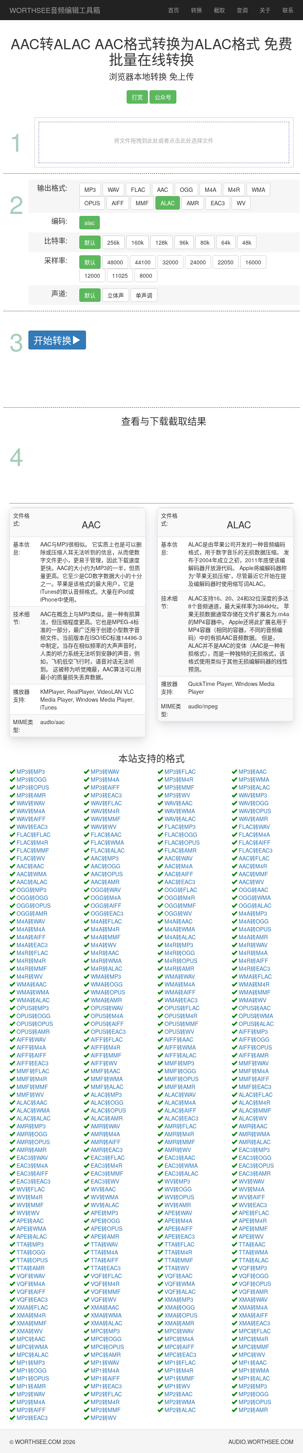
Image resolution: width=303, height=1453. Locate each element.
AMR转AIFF (106, 1142)
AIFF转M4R (105, 1047)
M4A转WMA (180, 929)
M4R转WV (30, 976)
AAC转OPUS (107, 874)
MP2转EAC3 (32, 1417)
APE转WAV (178, 1213)
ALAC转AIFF (180, 1110)
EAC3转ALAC (181, 1173)
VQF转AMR (253, 1291)
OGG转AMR (32, 913)
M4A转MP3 (253, 913)
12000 (92, 275)
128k (161, 242)
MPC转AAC (31, 1339)
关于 (265, 10)
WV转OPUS (179, 1197)
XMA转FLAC (32, 1307)
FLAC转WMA (107, 842)
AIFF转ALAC (180, 1055)
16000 (253, 262)
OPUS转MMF (181, 1024)
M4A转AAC (179, 921)
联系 (288, 10)
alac (89, 223)
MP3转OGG (32, 779)
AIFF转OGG (254, 1039)
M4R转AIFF (253, 960)
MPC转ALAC (33, 1354)
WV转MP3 (177, 1181)
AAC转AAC (30, 866)
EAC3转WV (105, 1181)
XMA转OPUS (181, 1315)
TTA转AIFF (105, 1260)
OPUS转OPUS (35, 1024)
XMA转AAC (105, 1307)
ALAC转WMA (33, 1110)
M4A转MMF (106, 937)
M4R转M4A (253, 953)
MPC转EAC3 (180, 1354)
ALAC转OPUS (108, 1110)
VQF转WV (103, 1299)
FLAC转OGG (181, 834)
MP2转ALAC (180, 1410)
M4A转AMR (253, 937)
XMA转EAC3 (254, 1323)
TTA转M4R (178, 1252)
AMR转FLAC (180, 1126)
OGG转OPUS (33, 905)
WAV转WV (103, 827)
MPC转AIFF (180, 1347)
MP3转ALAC (254, 787)
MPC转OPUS (107, 1347)
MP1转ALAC (254, 1378)
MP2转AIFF (31, 1410)
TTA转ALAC (254, 1260)
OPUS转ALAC (256, 1024)
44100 (143, 262)
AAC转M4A (179, 866)
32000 (170, 262)
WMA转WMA (33, 992)
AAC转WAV (179, 858)
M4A (210, 189)
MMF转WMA (107, 1079)
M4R (234, 189)
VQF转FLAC (106, 1276)
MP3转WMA (254, 779)
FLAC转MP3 (180, 827)
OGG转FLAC (181, 890)
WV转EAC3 (253, 1205)
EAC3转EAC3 (33, 1181)
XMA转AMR (179, 1323)
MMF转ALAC (107, 1087)
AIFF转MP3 (253, 1031)
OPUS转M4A (107, 1016)
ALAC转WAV (180, 1094)
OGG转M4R (180, 897)
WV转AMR (178, 1205)
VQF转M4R (105, 1284)
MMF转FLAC (33, 1071)
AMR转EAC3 (107, 1150)
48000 (115, 262)
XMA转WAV (253, 1299)
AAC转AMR (105, 882)
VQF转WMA (180, 1284)
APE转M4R (253, 1220)
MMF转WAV (254, 1063)
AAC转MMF (253, 874)
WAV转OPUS (255, 811)
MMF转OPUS (181, 1079)
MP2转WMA (180, 1402)
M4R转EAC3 (254, 968)
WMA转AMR (106, 1000)
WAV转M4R (105, 811)
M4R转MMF (32, 968)
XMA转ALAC (106, 1323)
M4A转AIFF (31, 937)
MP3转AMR (31, 795)
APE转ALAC (32, 1236)
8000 (146, 275)
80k (204, 242)
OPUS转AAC (255, 1008)
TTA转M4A (104, 1252)
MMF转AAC (105, 1071)
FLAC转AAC (106, 834)
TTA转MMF (179, 1260)
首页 (173, 10)
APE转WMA (31, 1228)
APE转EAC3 (180, 1236)
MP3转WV (177, 795)
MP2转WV (103, 1417)
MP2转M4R (105, 1402)
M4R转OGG (180, 953)
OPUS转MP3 (33, 1008)
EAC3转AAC (180, 1157)
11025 (120, 275)
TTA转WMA (253, 1252)
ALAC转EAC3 (181, 1118)
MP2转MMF (106, 1410)
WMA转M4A (180, 984)
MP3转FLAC (180, 771)
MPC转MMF (254, 1347)
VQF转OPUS (255, 1284)
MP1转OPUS (33, 1378)
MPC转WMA (32, 1347)
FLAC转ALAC (108, 850)
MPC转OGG (106, 1339)
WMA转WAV (180, 976)
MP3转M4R (179, 779)
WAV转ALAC (180, 819)
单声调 (144, 295)
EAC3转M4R (106, 1165)
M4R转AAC (105, 953)
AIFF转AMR (254, 1055)
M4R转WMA (106, 960)
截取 (219, 10)
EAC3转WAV (32, 1157)
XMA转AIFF (253, 1315)
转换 (196, 10)
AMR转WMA (254, 1134)
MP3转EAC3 (106, 795)
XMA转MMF (32, 1323)
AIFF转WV (104, 1063)
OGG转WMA (255, 897)
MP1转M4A (105, 1370)
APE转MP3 (104, 1213)
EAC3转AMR (255, 1173)
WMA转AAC (32, 984)
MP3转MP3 (31, 771)
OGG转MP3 (32, 890)
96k (184, 242)
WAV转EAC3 (32, 827)
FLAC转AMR (180, 850)
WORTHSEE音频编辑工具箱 (54, 10)
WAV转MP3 (253, 795)
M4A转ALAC (180, 937)
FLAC (138, 189)
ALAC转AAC (32, 1102)
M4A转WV (103, 945)
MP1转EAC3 (106, 1386)
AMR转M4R (179, 1134)
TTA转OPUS (32, 1260)
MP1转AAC (253, 1362)
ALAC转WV (253, 1118)
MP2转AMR (253, 1410)
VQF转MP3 (253, 1268)
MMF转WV (30, 1094)
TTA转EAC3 (106, 1268)
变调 (242, 10)
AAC (162, 189)
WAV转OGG (254, 803)
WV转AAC (103, 1189)
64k (225, 242)
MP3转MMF (180, 787)
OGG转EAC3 (107, 913)
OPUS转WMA (256, 1016)
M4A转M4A (31, 929)
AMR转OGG (32, 1134)
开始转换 (52, 340)
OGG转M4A (106, 897)
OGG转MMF (180, 905)
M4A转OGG (254, 921)
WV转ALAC (105, 1205)
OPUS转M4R (181, 1016)
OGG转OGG (32, 897)
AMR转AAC (253, 1126)
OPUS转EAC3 (108, 1031)
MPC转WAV (179, 1331)
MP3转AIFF (105, 787)
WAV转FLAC (106, 803)
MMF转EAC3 (255, 1087)
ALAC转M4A (180, 1102)
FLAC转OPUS (182, 842)
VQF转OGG (254, 1276)
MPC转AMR (106, 1354)
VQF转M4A (31, 1284)
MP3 (90, 189)
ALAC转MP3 (106, 1094)
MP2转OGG (254, 1394)
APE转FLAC (254, 1213)
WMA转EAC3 (181, 1000)
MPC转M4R (253, 1339)
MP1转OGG (32, 1370)
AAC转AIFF (179, 874)
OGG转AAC (253, 890)
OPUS (92, 203)
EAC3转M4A (32, 1165)
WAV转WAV (31, 803)
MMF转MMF (32, 1087)
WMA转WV (252, 1000)
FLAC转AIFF (255, 842)
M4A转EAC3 (32, 945)
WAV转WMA (180, 811)
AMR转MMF (180, 1142)
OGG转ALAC (255, 905)
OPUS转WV (179, 1031)
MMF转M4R (32, 1079)
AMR (193, 203)
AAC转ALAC (32, 882)
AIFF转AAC (179, 1039)
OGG (186, 189)
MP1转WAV (105, 1362)
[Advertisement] (153, 388)
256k (113, 242)
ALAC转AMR (107, 1118)
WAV (113, 189)
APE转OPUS (106, 1228)
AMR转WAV (105, 1126)
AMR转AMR (32, 1150)
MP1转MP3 (31, 1362)
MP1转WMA (254, 1370)
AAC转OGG (105, 866)
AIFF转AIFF (32, 1055)
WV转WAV (251, 1181)
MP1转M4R (179, 1370)
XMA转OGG (180, 1307)
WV (241, 203)
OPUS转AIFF (107, 1024)
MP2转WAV (31, 1394)
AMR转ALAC (255, 1142)
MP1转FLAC (180, 1362)
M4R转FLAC (32, 953)
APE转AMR (105, 1236)
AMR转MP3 (31, 1126)
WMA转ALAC (33, 1000)
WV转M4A (251, 1189)
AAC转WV (251, 882)
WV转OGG (178, 1189)
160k (137, 242)
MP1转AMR (31, 1386)
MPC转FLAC (255, 1331)
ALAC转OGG (107, 1102)
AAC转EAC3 (180, 882)
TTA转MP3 (30, 1244)
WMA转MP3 (106, 976)
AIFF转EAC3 (33, 1063)
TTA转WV (177, 1268)
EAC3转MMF (107, 1173)
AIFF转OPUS (255, 1047)
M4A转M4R (105, 929)
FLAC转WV (31, 858)
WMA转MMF (255, 992)
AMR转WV (178, 1150)
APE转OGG (105, 1220)
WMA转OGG (107, 984)
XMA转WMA (106, 1315)
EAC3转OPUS (256, 1165)
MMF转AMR (180, 1087)
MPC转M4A (179, 1339)
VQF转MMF (106, 1291)
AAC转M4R (253, 866)
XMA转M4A (253, 1307)
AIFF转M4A (31, 1047)
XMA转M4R (31, 1315)
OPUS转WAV (107, 1008)
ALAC (168, 203)
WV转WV (28, 1213)
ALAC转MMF (255, 1110)
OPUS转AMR (33, 1031)
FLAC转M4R (32, 842)
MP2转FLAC (106, 1394)
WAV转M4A (31, 811)
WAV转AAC (179, 803)
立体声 (115, 295)
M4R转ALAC (106, 968)
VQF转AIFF (31, 1291)
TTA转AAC (252, 1244)
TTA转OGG (31, 1252)
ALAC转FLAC (256, 1094)
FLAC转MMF (33, 850)
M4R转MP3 (179, 945)
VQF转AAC (179, 1276)
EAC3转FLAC (108, 1157)
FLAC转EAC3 (256, 850)
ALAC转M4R (254, 1102)
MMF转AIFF (254, 1079)
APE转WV (251, 1236)
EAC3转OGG (255, 1157)
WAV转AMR (253, 819)
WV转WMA (104, 1197)
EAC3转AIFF (33, 1173)
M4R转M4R (31, 960)
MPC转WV (252, 1354)
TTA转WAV (104, 1244)
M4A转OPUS (255, 929)
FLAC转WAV (254, 827)
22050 (226, 262)
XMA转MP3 (179, 1299)
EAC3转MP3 (254, 1150)
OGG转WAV (106, 890)
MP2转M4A (31, 1402)
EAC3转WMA (181, 1165)
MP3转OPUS (33, 787)
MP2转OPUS (255, 1402)
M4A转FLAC (106, 921)
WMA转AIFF (180, 992)
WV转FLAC (31, 1189)
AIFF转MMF (106, 1055)
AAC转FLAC (254, 858)
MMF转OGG (180, 1071)
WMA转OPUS (108, 992)
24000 (198, 262)
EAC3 (218, 203)
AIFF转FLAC (107, 1039)
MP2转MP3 (253, 1386)
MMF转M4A (254, 1071)
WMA (258, 189)
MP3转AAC (253, 771)
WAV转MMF (106, 819)
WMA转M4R (254, 984)
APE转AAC (30, 1220)
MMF (142, 203)
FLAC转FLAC (33, 834)
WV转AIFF (252, 1197)
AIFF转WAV (31, 1039)
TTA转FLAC (180, 1244)
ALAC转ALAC (33, 1118)
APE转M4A (178, 1220)
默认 (89, 242)
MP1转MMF (180, 1378)
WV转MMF (30, 1205)
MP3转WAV (105, 771)
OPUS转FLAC (182, 1008)
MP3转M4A (105, 779)
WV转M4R (30, 1197)
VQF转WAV (31, 1276)
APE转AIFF (179, 1228)
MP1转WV (177, 1386)
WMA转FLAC (255, 976)
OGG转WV (178, 913)
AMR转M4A (105, 1134)
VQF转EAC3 (32, 1299)
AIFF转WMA (180, 1047)
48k (246, 242)
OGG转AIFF (106, 905)
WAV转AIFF (31, 819)
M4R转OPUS (181, 960)
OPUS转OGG (33, 1016)
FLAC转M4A (254, 834)
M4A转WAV (31, 921)
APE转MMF (253, 1228)
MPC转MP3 (105, 1331)
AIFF (118, 203)
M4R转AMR (179, 968)
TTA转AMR (31, 1268)
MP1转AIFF (105, 1378)
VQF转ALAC (180, 1291)
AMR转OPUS (33, 1142)
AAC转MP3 (105, 858)
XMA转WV (30, 1331)
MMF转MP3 (180, 1063)
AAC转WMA (32, 874)
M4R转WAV (253, 945)
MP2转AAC (179, 1394)
